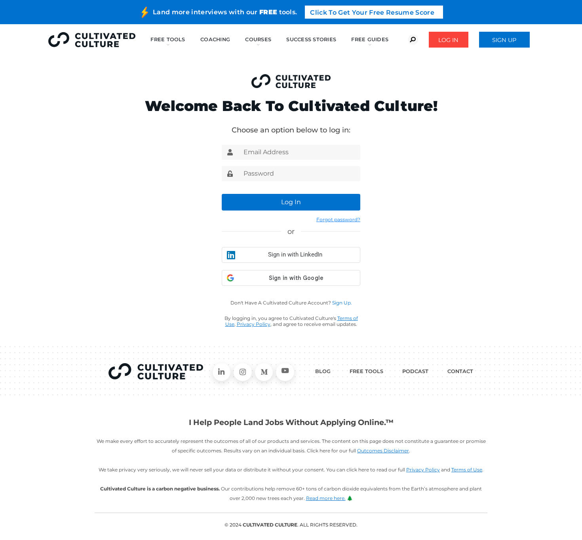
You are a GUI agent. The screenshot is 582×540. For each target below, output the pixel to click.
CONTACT (460, 371)
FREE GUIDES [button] (369, 39)
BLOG (323, 371)
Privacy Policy (423, 470)
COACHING (215, 39)
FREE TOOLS (366, 371)
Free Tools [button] (167, 39)
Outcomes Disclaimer (383, 451)
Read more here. (326, 498)
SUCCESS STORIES (311, 39)
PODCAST (415, 371)
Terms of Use (466, 470)
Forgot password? (338, 219)
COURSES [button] (258, 39)
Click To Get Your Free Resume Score (372, 12)
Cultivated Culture (155, 371)
